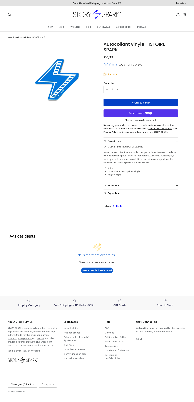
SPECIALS (141, 26)
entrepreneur (25, 338)
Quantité (109, 83)
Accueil (11, 37)
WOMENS (75, 26)
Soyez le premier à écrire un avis (97, 270)
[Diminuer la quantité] (106, 89)
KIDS (88, 26)
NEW (50, 26)
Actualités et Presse (74, 349)
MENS (61, 26)
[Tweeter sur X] (113, 206)
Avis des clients (72, 332)
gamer (44, 335)
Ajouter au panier (141, 102)
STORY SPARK (19, 391)
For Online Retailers (74, 358)
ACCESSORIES (123, 26)
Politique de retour (114, 341)
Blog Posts (69, 345)
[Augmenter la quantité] (118, 89)
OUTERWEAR (103, 26)
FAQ (107, 328)
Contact (109, 332)
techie (40, 338)
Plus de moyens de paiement (140, 120)
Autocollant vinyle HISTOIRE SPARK (30, 37)
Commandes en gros (75, 353)
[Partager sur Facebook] (117, 206)
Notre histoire (71, 328)
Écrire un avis (135, 64)
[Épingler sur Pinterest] (121, 206)
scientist (12, 338)
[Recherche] (9, 14)
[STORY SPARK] (97, 14)
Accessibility (111, 346)
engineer (35, 335)
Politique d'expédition (116, 337)
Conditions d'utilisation (117, 350)
